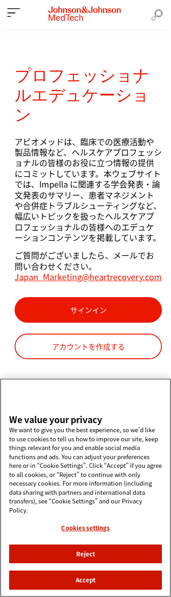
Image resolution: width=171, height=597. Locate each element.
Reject (85, 554)
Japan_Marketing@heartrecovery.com (88, 277)
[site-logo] (84, 13)
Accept (86, 580)
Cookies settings (85, 528)
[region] (85, 487)
